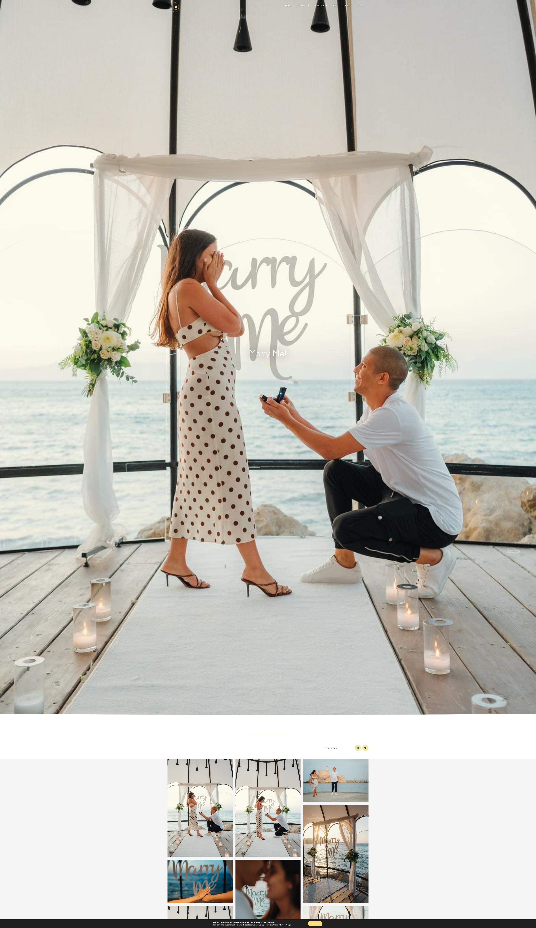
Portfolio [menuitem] (319, 5)
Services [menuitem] (302, 5)
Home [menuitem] (288, 5)
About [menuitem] (347, 5)
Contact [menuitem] (360, 5)
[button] (358, 748)
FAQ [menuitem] (335, 5)
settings (287, 925)
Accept (315, 923)
